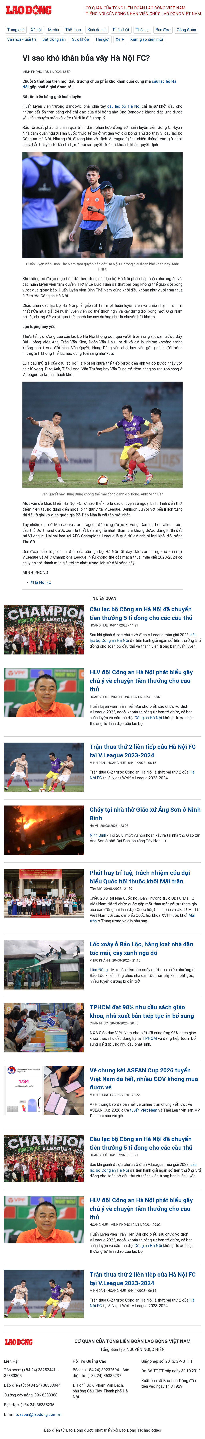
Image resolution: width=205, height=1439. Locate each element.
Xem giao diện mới (146, 39)
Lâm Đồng (99, 969)
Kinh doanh (97, 29)
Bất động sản (54, 39)
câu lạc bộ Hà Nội (123, 106)
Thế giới (102, 39)
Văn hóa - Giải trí (21, 39)
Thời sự (142, 29)
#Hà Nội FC (40, 582)
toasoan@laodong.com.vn (38, 1414)
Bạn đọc (163, 29)
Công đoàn (186, 29)
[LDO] (44, 630)
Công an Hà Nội (148, 717)
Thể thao (73, 29)
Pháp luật (121, 29)
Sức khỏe (80, 39)
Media (53, 29)
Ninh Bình (98, 835)
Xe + (120, 39)
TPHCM (150, 1038)
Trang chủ (15, 29)
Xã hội (36, 29)
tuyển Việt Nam (143, 1110)
